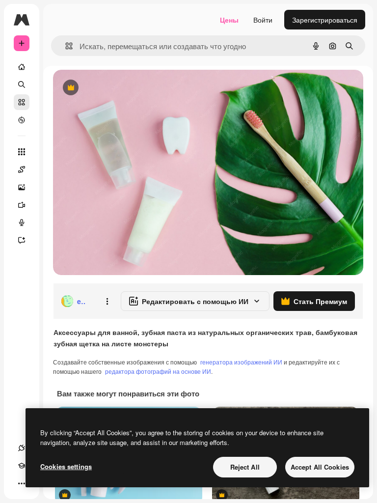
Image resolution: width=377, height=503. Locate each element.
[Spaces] (21, 169)
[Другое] (21, 483)
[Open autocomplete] (65, 46)
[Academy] (21, 466)
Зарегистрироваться (324, 20)
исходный (118, 88)
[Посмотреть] (21, 120)
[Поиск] (21, 84)
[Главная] (21, 67)
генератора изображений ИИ (241, 362)
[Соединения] (21, 448)
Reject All (245, 467)
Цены (229, 20)
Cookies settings (66, 466)
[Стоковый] (21, 102)
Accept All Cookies (320, 467)
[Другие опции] (107, 301)
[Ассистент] (21, 240)
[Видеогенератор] (21, 205)
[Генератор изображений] (21, 187)
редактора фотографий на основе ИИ (158, 371)
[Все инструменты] (21, 152)
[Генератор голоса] (21, 222)
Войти (262, 20)
